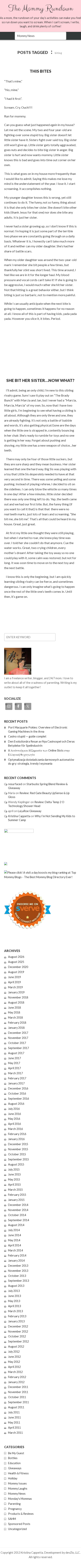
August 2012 (16, 1346)
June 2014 (14, 1235)
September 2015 (18, 1159)
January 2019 (16, 992)
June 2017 (14, 1058)
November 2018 (18, 997)
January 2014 (16, 1260)
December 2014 (18, 1205)
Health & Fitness (18, 1473)
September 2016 (18, 1098)
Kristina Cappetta (19, 816)
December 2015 (18, 1144)
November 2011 (18, 1392)
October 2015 (17, 1154)
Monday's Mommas (20, 1498)
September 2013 (18, 1280)
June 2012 (14, 1356)
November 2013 (18, 1270)
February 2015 (17, 1194)
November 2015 (18, 1149)
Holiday (12, 1478)
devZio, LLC (72, 1552)
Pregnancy (15, 1508)
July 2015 (14, 1169)
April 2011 (14, 1427)
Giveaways (14, 1468)
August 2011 (16, 1407)
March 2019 (15, 987)
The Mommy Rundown (40, 8)
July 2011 (14, 1412)
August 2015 (16, 1164)
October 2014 (17, 1215)
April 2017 (14, 1068)
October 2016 (17, 1093)
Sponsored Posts (19, 1524)
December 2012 (18, 1326)
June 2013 (14, 1296)
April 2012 (14, 1366)
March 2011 (15, 1432)
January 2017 (16, 1083)
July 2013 (14, 1290)
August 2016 (16, 1103)
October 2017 (17, 1043)
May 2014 (14, 1240)
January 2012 (16, 1382)
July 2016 (14, 1108)
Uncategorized (17, 1529)
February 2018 (17, 1022)
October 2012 (17, 1336)
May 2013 (14, 1301)
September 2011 (18, 1402)
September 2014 (18, 1220)
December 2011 (18, 1387)
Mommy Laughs (17, 1488)
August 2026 (16, 956)
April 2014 (14, 1245)
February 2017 (17, 1078)
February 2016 (17, 1134)
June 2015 (14, 1174)
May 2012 (14, 1361)
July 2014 (14, 1230)
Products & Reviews (21, 1513)
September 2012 (18, 1341)
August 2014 (16, 1225)
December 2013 (18, 1265)
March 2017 (15, 1073)
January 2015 (16, 1199)
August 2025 (16, 961)
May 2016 (14, 1118)
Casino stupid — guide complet (27, 736)
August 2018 (16, 1002)
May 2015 (14, 1179)
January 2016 (16, 1139)
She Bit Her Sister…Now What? (40, 380)
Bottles (12, 1458)
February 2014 (17, 1255)
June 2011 (14, 1417)
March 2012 (15, 1372)
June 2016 (14, 1113)
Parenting (14, 1503)
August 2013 (16, 1285)
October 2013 (17, 1275)
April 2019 (14, 982)
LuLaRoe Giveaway (29, 811)
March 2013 (15, 1311)
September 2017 (18, 1048)
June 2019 (14, 977)
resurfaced (15, 784)
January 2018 (16, 1027)
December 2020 (18, 967)
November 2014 (18, 1210)
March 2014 (15, 1250)
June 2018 (14, 1007)
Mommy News (17, 1493)
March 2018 (15, 1017)
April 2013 (14, 1306)
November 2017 (18, 1037)
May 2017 (14, 1063)
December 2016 (18, 1088)
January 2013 (16, 1321)
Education (14, 1463)
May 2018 (14, 1012)
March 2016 (15, 1129)
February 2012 (17, 1377)
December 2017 (18, 1032)
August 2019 (16, 972)
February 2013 (17, 1316)
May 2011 (14, 1422)
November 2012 (18, 1331)
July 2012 (14, 1351)
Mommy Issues (17, 1483)
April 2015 (14, 1184)
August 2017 (16, 1053)
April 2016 (14, 1123)
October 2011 (17, 1397)
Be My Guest (16, 1453)
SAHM (12, 1518)
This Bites (40, 71)
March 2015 (15, 1189)
